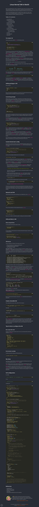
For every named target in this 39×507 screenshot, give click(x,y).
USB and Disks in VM (10, 24)
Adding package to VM (10, 20)
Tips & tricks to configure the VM (11, 29)
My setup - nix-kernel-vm (10, 490)
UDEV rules (8, 491)
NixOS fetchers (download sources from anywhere (14, 492)
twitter (27, 500)
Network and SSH (9, 23)
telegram (18, 500)
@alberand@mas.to (23, 500)
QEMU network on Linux (10, 489)
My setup (8, 32)
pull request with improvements (21, 505)
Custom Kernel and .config (11, 22)
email (20, 504)
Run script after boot (11, 30)
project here (7, 369)
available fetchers (27, 134)
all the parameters (20, 120)
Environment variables (11, 31)
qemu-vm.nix (23, 56)
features (20, 174)
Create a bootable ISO (10, 28)
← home (19, 1)
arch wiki (16, 288)
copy (32, 42)
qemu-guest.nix (18, 56)
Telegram (27, 504)
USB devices (10, 27)
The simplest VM (9, 19)
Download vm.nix (9, 488)
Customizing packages (11, 21)
